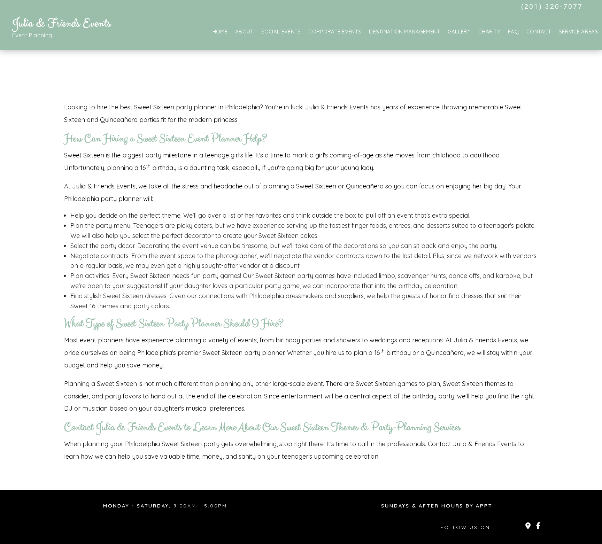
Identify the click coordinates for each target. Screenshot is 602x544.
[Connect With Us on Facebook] (538, 526)
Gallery (459, 31)
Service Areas (578, 31)
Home (220, 31)
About (244, 31)
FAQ (513, 31)
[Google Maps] (528, 526)
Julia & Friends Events (61, 24)
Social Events (281, 31)
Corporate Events (334, 31)
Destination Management (404, 31)
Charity (489, 31)
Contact (538, 31)
